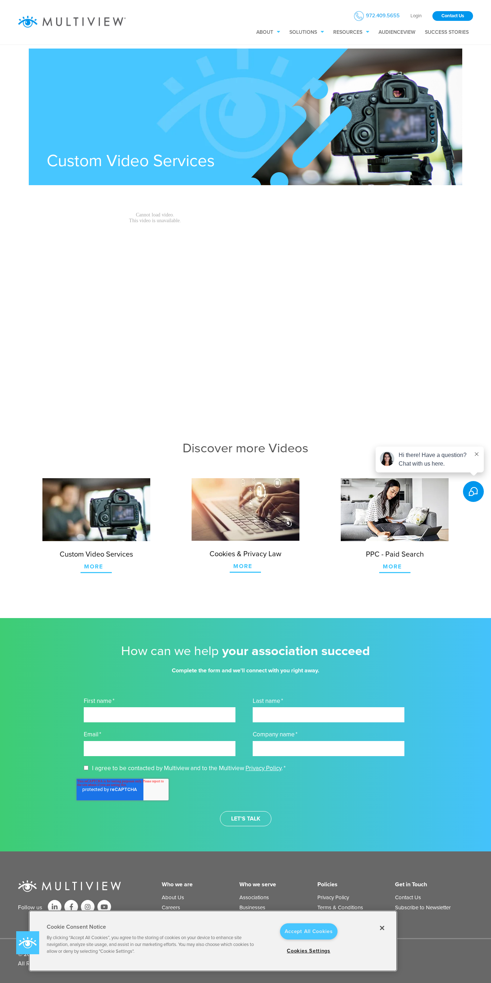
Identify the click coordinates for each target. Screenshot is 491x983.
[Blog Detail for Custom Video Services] (96, 509)
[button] (27, 942)
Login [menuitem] (416, 16)
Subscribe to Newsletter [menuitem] (423, 907)
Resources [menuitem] (347, 32)
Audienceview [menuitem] (397, 32)
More (93, 566)
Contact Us (452, 16)
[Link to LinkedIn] (54, 907)
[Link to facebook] (71, 907)
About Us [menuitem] (173, 897)
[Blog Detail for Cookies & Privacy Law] (245, 509)
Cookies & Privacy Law (245, 554)
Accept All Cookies (309, 931)
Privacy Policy (263, 768)
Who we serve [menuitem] (257, 884)
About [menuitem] (264, 32)
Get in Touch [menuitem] (411, 884)
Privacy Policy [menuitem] (333, 897)
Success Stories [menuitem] (447, 32)
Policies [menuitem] (327, 884)
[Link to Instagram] (88, 907)
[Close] (382, 928)
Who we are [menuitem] (177, 884)
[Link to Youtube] (104, 907)
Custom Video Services (96, 554)
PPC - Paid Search (395, 554)
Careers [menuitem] (171, 907)
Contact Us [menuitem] (408, 897)
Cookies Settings (308, 951)
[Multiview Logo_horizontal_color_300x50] (72, 22)
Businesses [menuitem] (252, 907)
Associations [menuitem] (254, 897)
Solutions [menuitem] (303, 32)
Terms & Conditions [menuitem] (340, 907)
